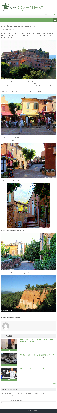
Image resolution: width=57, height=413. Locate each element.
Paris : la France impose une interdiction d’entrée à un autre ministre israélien (37, 340)
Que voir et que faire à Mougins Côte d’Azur (12, 398)
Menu (55, 20)
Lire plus (54, 383)
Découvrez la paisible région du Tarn (10, 395)
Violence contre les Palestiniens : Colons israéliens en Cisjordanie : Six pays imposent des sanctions (37, 355)
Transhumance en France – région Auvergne (12, 400)
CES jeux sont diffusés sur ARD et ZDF (32, 369)
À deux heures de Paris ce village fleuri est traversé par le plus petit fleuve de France (22, 393)
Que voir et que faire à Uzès (8, 402)
